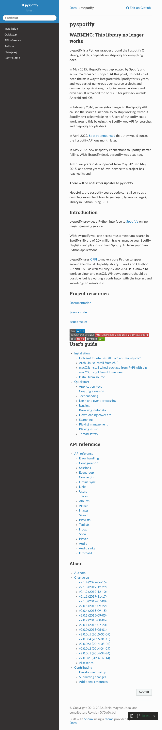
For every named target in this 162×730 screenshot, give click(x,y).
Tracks (83, 496)
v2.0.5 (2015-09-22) (92, 606)
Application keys (90, 386)
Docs (73, 7)
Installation (11, 28)
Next (142, 692)
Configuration (88, 463)
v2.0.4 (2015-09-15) (92, 610)
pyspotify (31, 5)
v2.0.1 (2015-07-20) (92, 625)
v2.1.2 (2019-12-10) (92, 591)
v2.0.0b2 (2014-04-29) (94, 648)
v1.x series (86, 662)
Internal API (87, 553)
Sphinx (88, 719)
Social (83, 534)
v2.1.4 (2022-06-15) (92, 582)
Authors (9, 46)
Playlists (84, 520)
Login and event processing (97, 400)
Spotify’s (132, 221)
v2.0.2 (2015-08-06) (92, 620)
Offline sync (87, 482)
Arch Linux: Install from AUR (99, 363)
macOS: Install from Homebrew (101, 372)
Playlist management (93, 424)
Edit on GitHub (140, 7)
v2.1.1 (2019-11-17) (92, 596)
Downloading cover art (95, 415)
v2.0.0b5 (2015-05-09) (94, 634)
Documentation (80, 303)
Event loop (86, 472)
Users (83, 491)
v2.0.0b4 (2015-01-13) (94, 639)
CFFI (93, 259)
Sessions (85, 467)
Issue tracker (78, 321)
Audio (83, 543)
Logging (84, 405)
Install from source (92, 377)
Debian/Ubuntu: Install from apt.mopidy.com (110, 358)
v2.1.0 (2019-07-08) (92, 601)
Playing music (88, 429)
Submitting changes (92, 677)
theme (109, 719)
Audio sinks (87, 548)
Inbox (83, 529)
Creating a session (91, 391)
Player (83, 539)
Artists (83, 505)
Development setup (92, 672)
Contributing (12, 57)
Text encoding (88, 396)
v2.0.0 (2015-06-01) (92, 629)
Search (84, 515)
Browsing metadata (92, 410)
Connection (87, 477)
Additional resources (93, 681)
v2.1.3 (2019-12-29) (92, 587)
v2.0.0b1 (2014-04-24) (94, 653)
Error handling (89, 458)
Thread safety (88, 434)
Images (84, 510)
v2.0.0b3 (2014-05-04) (94, 644)
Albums (84, 501)
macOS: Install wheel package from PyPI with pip (113, 367)
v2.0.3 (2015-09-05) (92, 615)
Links (82, 486)
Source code (78, 312)
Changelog (11, 52)
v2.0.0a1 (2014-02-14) (94, 658)
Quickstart (11, 34)
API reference (13, 40)
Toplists (84, 524)
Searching (86, 419)
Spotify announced (102, 135)
